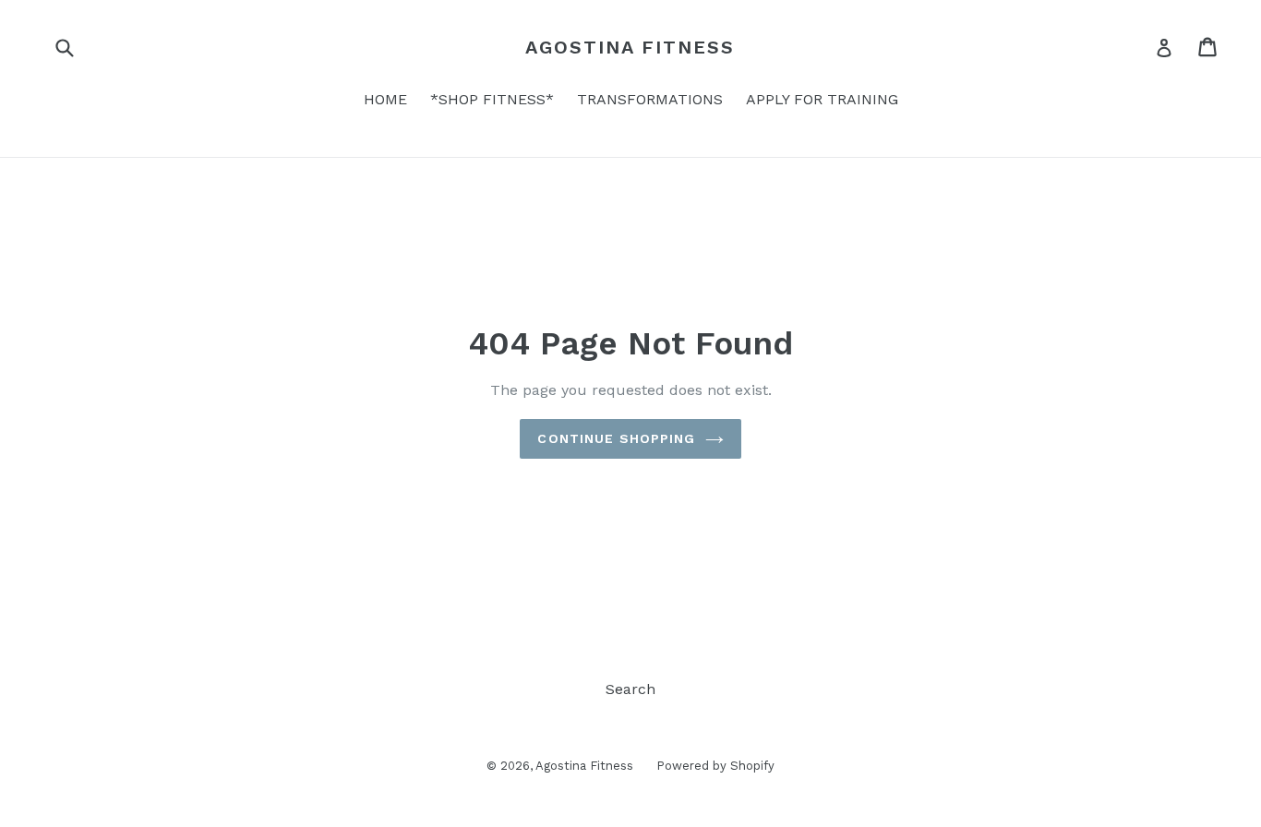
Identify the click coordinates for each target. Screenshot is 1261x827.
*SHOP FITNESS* (492, 99)
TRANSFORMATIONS (650, 99)
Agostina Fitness (630, 47)
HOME (385, 99)
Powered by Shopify (715, 766)
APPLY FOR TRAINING (822, 99)
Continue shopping (616, 438)
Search (630, 689)
